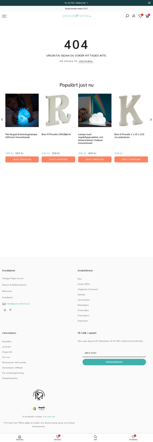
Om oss (6, 357)
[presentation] (2, 119)
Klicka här (81, 2)
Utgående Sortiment (88, 289)
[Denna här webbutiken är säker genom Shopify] (38, 408)
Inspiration (83, 320)
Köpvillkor (7, 341)
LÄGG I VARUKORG (22, 159)
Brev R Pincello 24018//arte (56, 134)
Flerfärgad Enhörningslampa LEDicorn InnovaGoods (21, 136)
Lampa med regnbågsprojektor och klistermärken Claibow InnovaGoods (90, 139)
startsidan (86, 61)
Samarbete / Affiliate (12, 367)
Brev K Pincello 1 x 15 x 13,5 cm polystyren (129, 136)
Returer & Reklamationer (14, 284)
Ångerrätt (7, 352)
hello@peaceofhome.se (18, 303)
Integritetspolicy (10, 378)
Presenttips (83, 310)
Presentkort (83, 315)
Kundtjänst (7, 297)
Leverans (6, 346)
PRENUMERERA (114, 362)
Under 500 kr (84, 284)
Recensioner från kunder (14, 362)
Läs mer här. (49, 416)
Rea (80, 278)
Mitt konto (7, 291)
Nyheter (81, 294)
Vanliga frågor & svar (12, 278)
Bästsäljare (83, 305)
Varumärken (84, 299)
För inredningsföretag (13, 373)
